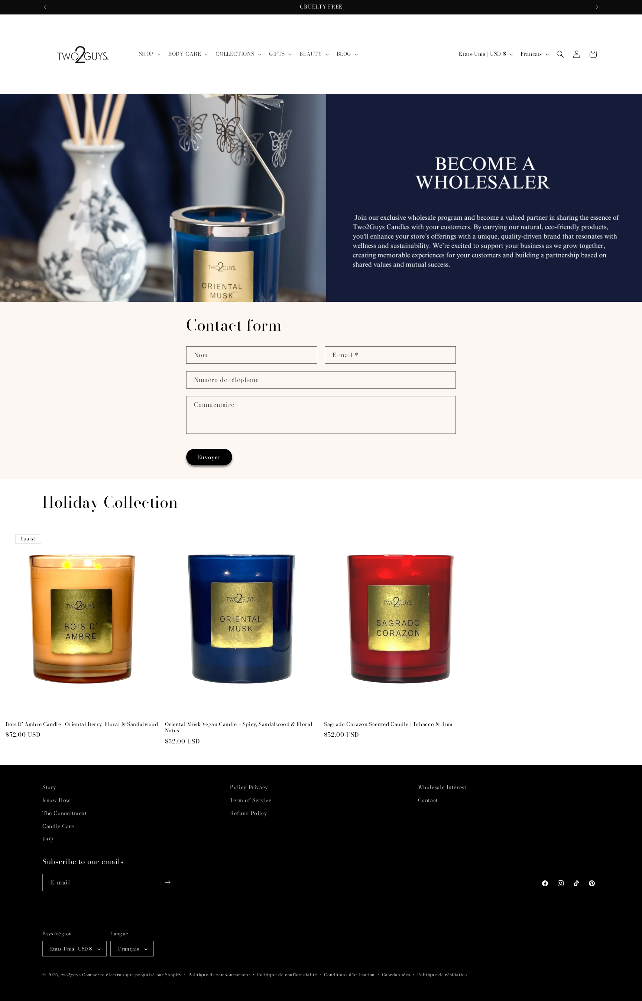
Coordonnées (396, 975)
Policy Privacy (249, 787)
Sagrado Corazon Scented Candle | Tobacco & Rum (388, 724)
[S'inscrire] (167, 882)
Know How (56, 800)
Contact (428, 800)
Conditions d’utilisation (349, 975)
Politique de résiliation (442, 975)
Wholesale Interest (442, 787)
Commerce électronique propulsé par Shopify (131, 975)
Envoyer (209, 457)
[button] (149, 54)
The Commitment (64, 813)
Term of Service (250, 800)
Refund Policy (248, 813)
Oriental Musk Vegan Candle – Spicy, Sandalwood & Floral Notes (239, 727)
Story (49, 787)
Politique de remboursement (219, 975)
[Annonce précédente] (45, 7)
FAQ (47, 839)
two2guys (71, 975)
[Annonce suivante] (597, 7)
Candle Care (58, 826)
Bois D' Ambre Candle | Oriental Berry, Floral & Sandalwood (82, 724)
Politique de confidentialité (287, 975)
